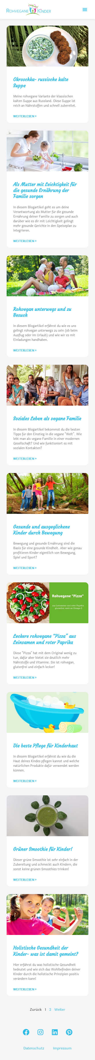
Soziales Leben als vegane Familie (47, 419)
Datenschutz (33, 1048)
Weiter (59, 1009)
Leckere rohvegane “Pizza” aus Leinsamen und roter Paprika (44, 639)
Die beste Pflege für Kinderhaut (45, 746)
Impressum (62, 1048)
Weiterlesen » (24, 116)
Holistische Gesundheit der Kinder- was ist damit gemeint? (45, 951)
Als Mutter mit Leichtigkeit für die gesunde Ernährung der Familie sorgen (45, 190)
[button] (84, 9)
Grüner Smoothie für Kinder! (42, 849)
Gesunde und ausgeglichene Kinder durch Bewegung (41, 530)
